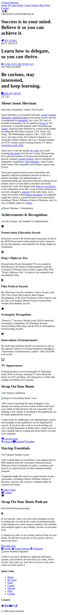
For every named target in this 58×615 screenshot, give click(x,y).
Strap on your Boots (46, 186)
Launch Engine (25, 159)
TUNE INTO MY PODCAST (18, 64)
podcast (25, 192)
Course (27, 5)
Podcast (35, 5)
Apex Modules (32, 161)
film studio (15, 153)
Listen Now (10, 546)
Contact (5, 8)
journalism (23, 120)
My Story (12, 5)
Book (20, 5)
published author (20, 117)
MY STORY (10, 40)
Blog (42, 5)
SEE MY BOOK (12, 93)
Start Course (9, 490)
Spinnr (4, 128)
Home (4, 5)
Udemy (28, 203)
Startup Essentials (33, 194)
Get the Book (11, 439)
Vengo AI (43, 123)
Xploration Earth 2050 (12, 145)
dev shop (34, 150)
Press (47, 5)
